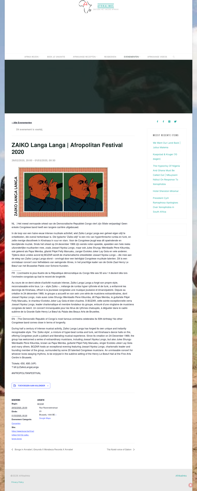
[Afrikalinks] (85, 6)
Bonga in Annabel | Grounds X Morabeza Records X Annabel (43, 449)
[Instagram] (169, 121)
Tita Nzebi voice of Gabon (119, 449)
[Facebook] (157, 121)
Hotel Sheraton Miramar (166, 191)
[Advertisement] (98, 33)
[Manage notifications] (191, 485)
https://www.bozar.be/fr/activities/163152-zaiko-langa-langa (23, 435)
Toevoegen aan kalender (31, 385)
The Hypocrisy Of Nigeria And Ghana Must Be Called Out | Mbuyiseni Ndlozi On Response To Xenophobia (166, 175)
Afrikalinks (106, 6)
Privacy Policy (17, 482)
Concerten (16, 423)
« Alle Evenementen (22, 122)
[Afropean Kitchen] (163, 121)
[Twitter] (175, 121)
